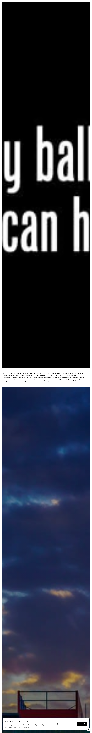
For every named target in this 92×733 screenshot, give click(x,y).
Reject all (58, 724)
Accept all (82, 724)
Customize (70, 724)
